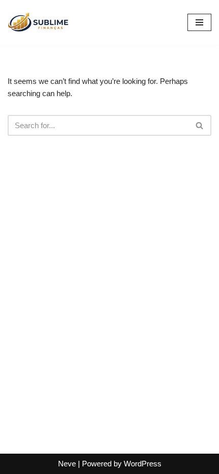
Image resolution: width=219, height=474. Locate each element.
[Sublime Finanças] (38, 22)
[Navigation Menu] (199, 22)
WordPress (142, 463)
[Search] (199, 125)
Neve (67, 463)
